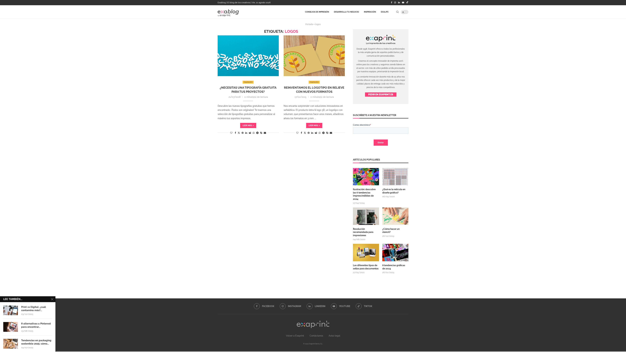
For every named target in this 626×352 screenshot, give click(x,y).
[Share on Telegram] (257, 133)
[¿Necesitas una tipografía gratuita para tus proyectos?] (248, 55)
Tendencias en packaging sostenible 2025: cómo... (36, 342)
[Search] (397, 11)
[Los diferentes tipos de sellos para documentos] (366, 252)
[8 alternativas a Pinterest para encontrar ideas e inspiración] (10, 327)
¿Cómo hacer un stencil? (391, 231)
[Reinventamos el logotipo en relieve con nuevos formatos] (314, 55)
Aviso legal (334, 335)
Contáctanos (316, 335)
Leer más (247, 125)
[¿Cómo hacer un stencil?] (395, 216)
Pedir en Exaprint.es (380, 94)
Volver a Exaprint (295, 335)
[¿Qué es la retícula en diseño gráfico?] (395, 176)
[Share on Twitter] (239, 132)
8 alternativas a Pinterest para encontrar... (36, 325)
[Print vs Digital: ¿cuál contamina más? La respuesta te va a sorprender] (10, 310)
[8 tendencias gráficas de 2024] (395, 252)
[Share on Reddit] (250, 133)
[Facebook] (391, 2)
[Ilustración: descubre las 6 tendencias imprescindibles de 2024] (366, 176)
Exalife (384, 12)
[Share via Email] (265, 133)
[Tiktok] (407, 2)
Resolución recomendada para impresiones (363, 232)
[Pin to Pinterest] (243, 133)
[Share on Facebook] (235, 133)
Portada (309, 24)
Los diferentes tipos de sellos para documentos (366, 267)
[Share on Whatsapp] (254, 133)
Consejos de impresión (317, 12)
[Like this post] (231, 133)
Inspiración (370, 12)
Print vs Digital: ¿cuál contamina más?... (33, 309)
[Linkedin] (399, 2)
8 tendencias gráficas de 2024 (393, 267)
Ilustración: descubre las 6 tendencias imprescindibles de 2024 (364, 194)
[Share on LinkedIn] (246, 133)
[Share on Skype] (261, 133)
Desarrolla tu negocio (346, 12)
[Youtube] (403, 2)
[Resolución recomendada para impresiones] (366, 216)
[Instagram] (395, 2)
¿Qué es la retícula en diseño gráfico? (393, 191)
